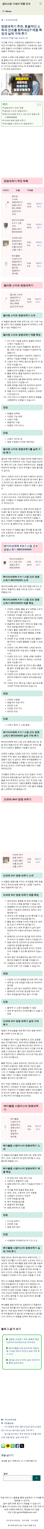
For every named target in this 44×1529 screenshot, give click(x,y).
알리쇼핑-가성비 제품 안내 (16, 3)
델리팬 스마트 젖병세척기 (15, 111)
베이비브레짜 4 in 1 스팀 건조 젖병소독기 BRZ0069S (22, 115)
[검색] (36, 1478)
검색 (6, 1474)
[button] (40, 4)
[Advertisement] (22, 827)
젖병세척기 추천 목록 (13, 108)
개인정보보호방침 (13, 1520)
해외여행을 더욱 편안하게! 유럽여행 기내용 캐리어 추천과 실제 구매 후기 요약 (23, 1351)
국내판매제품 (11, 20)
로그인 (24, 1461)
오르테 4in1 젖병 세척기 (15, 120)
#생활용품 (9, 1423)
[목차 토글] (37, 104)
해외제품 (25, 1520)
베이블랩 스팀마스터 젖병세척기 (18, 123)
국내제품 (34, 1520)
